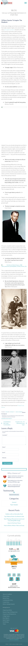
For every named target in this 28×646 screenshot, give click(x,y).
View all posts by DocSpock (7, 418)
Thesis (4, 624)
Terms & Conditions (7, 594)
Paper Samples (14, 504)
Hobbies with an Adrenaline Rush (14, 514)
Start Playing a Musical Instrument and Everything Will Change (14, 519)
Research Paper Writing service (10, 612)
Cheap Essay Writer (7, 610)
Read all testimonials (14, 494)
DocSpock (12, 411)
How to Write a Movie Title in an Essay (14, 525)
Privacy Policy (6, 596)
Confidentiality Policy (8, 600)
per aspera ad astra (9, 29)
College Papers (6, 616)
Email (3, 452)
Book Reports (6, 618)
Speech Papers (6, 620)
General (6, 411)
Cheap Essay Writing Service (9, 614)
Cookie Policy (6, 602)
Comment (4, 435)
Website (4, 457)
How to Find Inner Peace (14, 523)
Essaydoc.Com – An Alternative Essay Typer (20, 423)
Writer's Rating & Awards (9, 604)
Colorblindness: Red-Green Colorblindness (7, 423)
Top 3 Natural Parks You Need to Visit (14, 516)
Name (4, 447)
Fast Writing (6, 622)
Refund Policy (6, 598)
